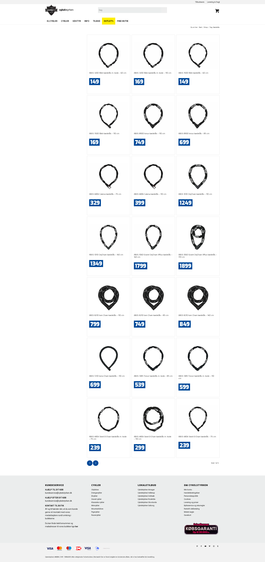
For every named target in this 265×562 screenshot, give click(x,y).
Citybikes (95, 490)
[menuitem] (52, 21)
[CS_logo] (97, 10)
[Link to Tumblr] (218, 546)
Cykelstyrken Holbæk (146, 496)
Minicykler (95, 505)
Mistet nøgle (189, 512)
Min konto (188, 490)
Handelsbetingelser (192, 493)
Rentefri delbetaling (192, 509)
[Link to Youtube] (205, 546)
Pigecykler (95, 512)
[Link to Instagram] (214, 546)
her (76, 526)
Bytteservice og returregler (194, 505)
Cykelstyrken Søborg (146, 505)
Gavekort (187, 515)
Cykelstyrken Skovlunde (147, 502)
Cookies (187, 499)
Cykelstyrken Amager (146, 490)
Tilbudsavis (199, 2)
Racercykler (96, 515)
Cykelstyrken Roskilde (146, 499)
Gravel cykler (96, 499)
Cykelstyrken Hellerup (146, 493)
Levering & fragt (213, 2)
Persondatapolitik (191, 496)
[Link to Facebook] (201, 546)
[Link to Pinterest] (197, 546)
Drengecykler (96, 493)
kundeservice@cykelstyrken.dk (58, 493)
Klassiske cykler (97, 502)
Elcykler (94, 496)
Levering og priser (191, 502)
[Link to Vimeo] (209, 546)
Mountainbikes (97, 509)
